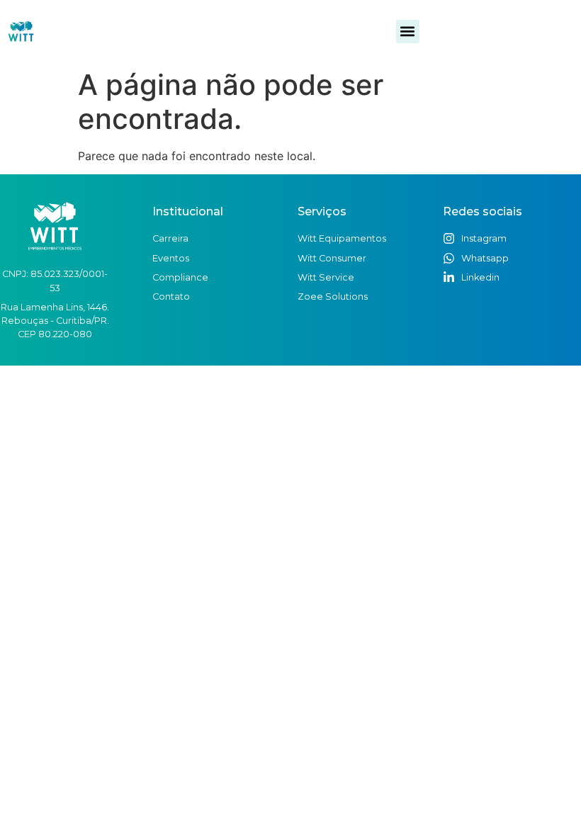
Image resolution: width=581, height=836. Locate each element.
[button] (407, 31)
